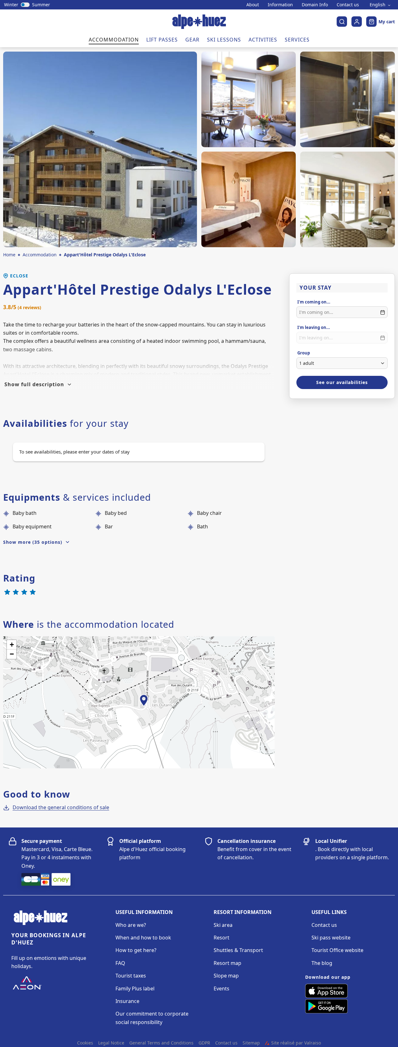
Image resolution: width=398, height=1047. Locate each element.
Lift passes (162, 39)
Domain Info (315, 5)
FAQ (120, 963)
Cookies (85, 1043)
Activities (263, 39)
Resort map (227, 963)
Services (297, 39)
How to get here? (135, 950)
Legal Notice (111, 1043)
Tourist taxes (130, 975)
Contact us (348, 5)
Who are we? (130, 925)
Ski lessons (224, 39)
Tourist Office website (337, 950)
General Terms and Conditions (161, 1043)
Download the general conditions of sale (61, 807)
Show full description (34, 384)
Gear (192, 39)
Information (280, 5)
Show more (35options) (32, 542)
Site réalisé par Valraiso (293, 1043)
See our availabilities (342, 382)
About (252, 5)
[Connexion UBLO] (6, 1042)
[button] (144, 707)
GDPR (204, 1043)
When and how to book (143, 937)
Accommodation (114, 39)
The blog (321, 963)
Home (9, 255)
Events (221, 988)
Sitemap (251, 1043)
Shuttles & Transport (238, 950)
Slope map (226, 975)
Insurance (127, 1001)
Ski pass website (330, 937)
